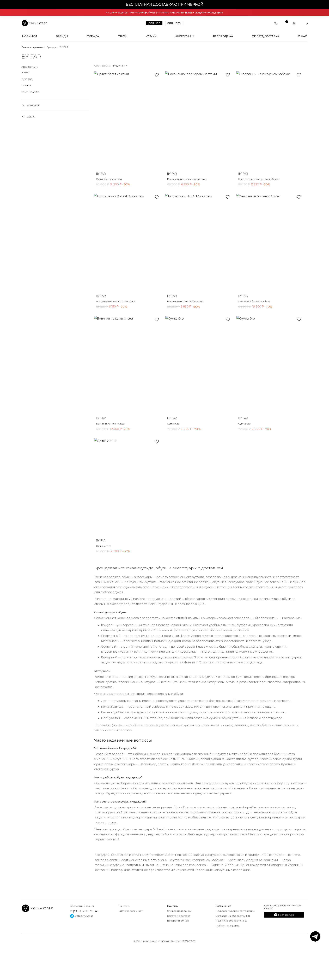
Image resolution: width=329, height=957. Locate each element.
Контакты (124, 905)
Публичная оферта (227, 925)
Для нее (154, 23)
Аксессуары (184, 36)
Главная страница (32, 47)
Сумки (151, 36)
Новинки (29, 36)
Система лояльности (131, 910)
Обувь (122, 36)
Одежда (93, 36)
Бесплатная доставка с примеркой (164, 4)
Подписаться (286, 914)
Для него (174, 23)
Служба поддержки (179, 910)
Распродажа (223, 36)
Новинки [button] (119, 65)
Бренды (62, 36)
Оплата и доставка (178, 915)
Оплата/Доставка (265, 36)
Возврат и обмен (178, 920)
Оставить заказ (83, 915)
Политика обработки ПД (231, 920)
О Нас (302, 36)
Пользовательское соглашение (235, 910)
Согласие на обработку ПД (233, 915)
